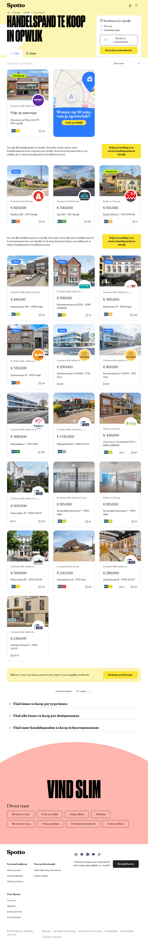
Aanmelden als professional (47, 870)
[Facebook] (81, 854)
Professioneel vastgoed (83, 823)
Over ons (11, 900)
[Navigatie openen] (137, 5)
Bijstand (11, 906)
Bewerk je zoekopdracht (118, 50)
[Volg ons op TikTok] (99, 854)
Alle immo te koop (21, 823)
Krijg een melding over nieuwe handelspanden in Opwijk (121, 151)
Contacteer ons (14, 911)
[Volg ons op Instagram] (76, 854)
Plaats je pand (14, 870)
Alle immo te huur (21, 814)
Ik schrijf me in (126, 864)
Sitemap (46, 931)
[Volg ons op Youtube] (93, 854)
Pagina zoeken (41, 875)
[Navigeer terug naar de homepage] (16, 5)
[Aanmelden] (130, 6)
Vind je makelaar (50, 823)
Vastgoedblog (77, 814)
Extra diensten (14, 917)
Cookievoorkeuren (51, 937)
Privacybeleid (127, 931)
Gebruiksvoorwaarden (64, 931)
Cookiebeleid (111, 931)
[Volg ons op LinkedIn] (87, 854)
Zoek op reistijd (49, 814)
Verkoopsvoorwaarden (90, 931)
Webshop (101, 814)
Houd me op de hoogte (120, 675)
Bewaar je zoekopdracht (120, 40)
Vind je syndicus (115, 823)
